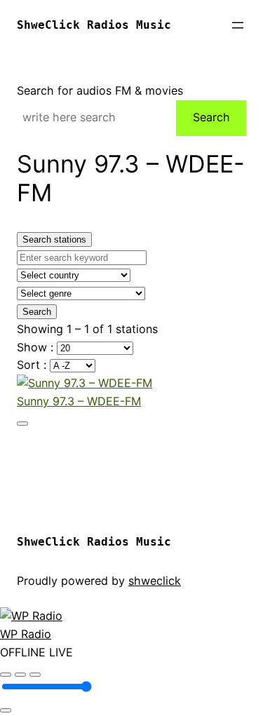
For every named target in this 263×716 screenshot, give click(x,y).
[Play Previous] (5, 675)
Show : (37, 347)
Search (211, 117)
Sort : (33, 365)
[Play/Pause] (20, 675)
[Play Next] (35, 675)
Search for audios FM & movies (100, 90)
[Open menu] (237, 25)
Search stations (54, 239)
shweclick (154, 581)
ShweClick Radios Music (94, 25)
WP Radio (25, 634)
